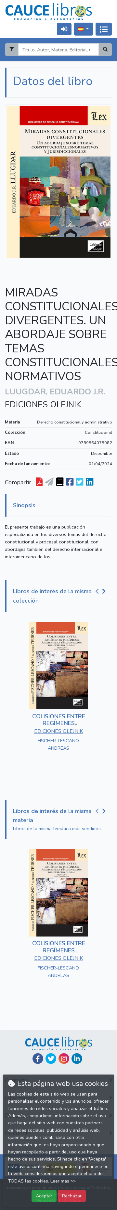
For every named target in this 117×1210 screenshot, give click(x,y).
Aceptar (44, 1196)
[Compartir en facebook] (69, 482)
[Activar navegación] (104, 29)
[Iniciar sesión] (64, 29)
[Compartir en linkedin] (89, 482)
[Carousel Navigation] (101, 591)
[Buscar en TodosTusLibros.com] (59, 482)
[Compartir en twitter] (79, 482)
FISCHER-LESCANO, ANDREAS (59, 744)
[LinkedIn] (77, 1058)
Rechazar (72, 1196)
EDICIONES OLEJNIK (43, 405)
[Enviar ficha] (49, 482)
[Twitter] (51, 1058)
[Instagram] (63, 1058)
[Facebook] (37, 1058)
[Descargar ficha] (39, 482)
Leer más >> (63, 1181)
